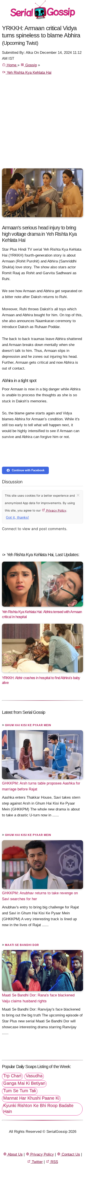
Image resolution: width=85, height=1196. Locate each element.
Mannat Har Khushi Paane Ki (31, 1098)
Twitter (37, 1162)
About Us (15, 1154)
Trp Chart (12, 1075)
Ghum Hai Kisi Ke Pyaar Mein (28, 725)
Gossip (30, 65)
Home (11, 65)
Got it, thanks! (17, 517)
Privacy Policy (55, 510)
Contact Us (70, 1154)
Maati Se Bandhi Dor (22, 944)
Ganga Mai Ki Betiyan (24, 1083)
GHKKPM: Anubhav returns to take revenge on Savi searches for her (40, 896)
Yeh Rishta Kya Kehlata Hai (28, 72)
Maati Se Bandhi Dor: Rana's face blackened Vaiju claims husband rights (38, 998)
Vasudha (34, 1075)
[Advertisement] (42, 123)
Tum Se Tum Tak (19, 1090)
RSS (53, 1162)
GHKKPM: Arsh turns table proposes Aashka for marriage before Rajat (41, 786)
